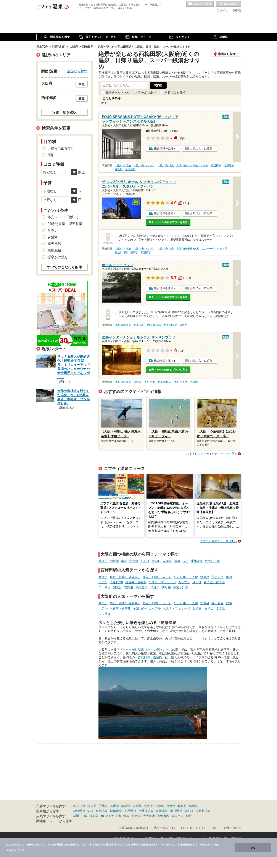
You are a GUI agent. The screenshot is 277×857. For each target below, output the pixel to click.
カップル (184, 582)
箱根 (90, 811)
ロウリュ (104, 587)
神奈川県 (79, 806)
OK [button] (252, 847)
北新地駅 (229, 165)
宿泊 (229, 577)
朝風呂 (117, 587)
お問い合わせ (232, 827)
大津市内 (177, 816)
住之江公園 (212, 561)
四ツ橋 (133, 561)
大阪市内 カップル (144, 165)
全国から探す (77, 71)
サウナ (103, 577)
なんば (145, 561)
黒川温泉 (176, 811)
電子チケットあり (118, 92)
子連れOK (116, 582)
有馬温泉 (102, 811)
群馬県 (125, 806)
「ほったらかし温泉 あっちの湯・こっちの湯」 (149, 649)
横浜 (76, 816)
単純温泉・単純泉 (147, 587)
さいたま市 (113, 816)
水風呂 (204, 577)
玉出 (185, 561)
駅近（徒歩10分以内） (125, 577)
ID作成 (236, 10)
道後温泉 (162, 811)
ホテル (103, 582)
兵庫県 (114, 806)
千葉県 (103, 806)
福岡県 (193, 806)
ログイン (222, 10)
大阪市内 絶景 (166, 165)
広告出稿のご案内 (165, 827)
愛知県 (182, 806)
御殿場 (136, 816)
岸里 (177, 561)
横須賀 (94, 816)
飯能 (126, 816)
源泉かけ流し (182, 587)
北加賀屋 (197, 561)
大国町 (156, 561)
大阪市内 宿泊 (123, 165)
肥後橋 (114, 561)
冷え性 (196, 582)
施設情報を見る (164, 148)
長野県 (170, 806)
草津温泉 (79, 811)
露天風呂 (217, 577)
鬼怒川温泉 (203, 811)
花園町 (167, 561)
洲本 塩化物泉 (123, 324)
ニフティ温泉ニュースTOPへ (218, 541)
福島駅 (118, 169)
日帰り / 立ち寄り (60, 148)
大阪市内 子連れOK (187, 248)
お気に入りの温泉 (200, 4)
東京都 (137, 806)
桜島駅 (134, 252)
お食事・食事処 (136, 582)
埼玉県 (92, 806)
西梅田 (103, 561)
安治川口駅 (121, 252)
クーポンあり (147, 92)
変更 (82, 84)
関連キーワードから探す (54, 821)
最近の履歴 (228, 4)
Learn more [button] (15, 850)
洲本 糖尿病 (154, 324)
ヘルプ (215, 827)
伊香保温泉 (146, 811)
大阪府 (148, 806)
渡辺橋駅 (216, 165)
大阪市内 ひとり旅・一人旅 (192, 165)
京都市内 (163, 816)
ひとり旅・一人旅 (186, 577)
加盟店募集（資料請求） (134, 827)
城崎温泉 (116, 811)
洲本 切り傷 (170, 324)
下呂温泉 (130, 811)
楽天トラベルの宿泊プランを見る (168, 222)
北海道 (159, 806)
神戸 (189, 816)
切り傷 (166, 587)
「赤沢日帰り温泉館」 (150, 657)
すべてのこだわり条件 (64, 267)
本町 (124, 561)
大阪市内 (149, 816)
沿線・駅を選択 (64, 112)
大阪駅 (183, 324)
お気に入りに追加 (201, 148)
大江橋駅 (130, 169)
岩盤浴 (128, 587)
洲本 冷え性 (180, 381)
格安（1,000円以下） (157, 577)
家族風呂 (54, 250)
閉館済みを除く (175, 92)
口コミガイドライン (193, 827)
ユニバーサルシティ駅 (214, 248)
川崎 (84, 816)
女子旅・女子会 (214, 582)
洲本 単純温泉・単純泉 (128, 381)
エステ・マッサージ (162, 582)
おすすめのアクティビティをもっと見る (211, 453)
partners (88, 844)
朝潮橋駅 (146, 252)
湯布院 (188, 811)
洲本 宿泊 (139, 324)
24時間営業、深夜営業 (64, 224)
